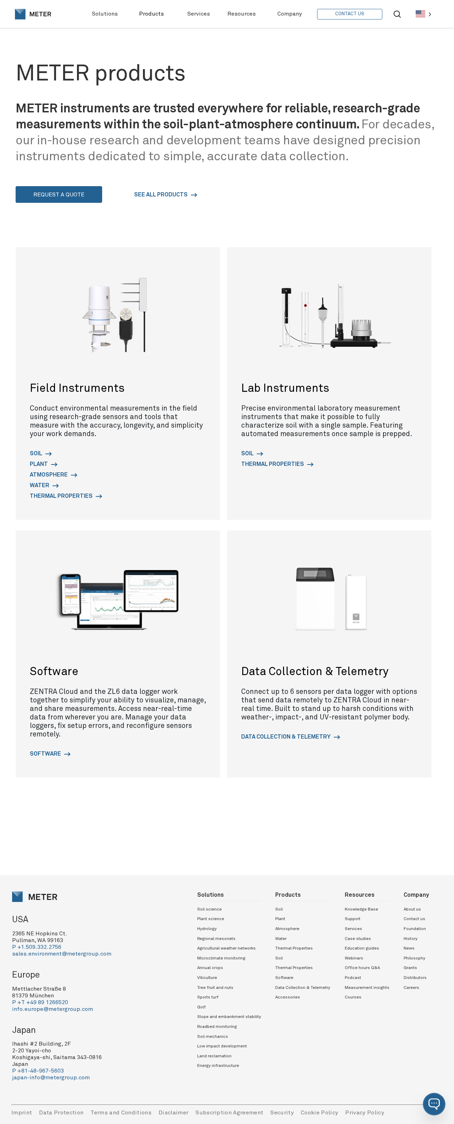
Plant (39, 464)
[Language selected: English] (423, 14)
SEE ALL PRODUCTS (161, 194)
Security (282, 1112)
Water (40, 485)
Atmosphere (49, 475)
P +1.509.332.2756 (36, 947)
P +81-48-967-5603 (38, 1071)
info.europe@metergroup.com (52, 1009)
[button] (434, 1104)
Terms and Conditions (120, 1112)
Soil (36, 453)
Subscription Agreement (229, 1112)
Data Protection (61, 1112)
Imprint (21, 1112)
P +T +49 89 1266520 (40, 1002)
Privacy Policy (364, 1112)
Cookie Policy (319, 1112)
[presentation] (33, 14)
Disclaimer (173, 1112)
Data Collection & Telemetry (286, 737)
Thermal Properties (62, 496)
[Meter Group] (33, 14)
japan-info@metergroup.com (51, 1077)
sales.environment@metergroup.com (61, 954)
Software (46, 754)
